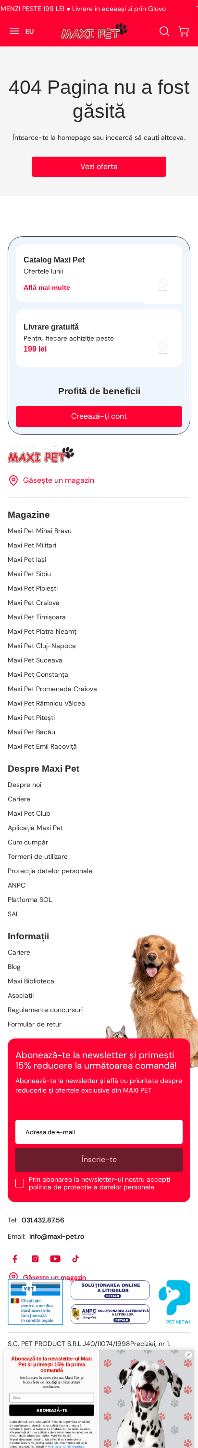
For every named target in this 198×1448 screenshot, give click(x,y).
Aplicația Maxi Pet (35, 827)
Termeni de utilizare (38, 856)
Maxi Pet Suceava (35, 660)
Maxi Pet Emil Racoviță (42, 746)
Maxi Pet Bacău (31, 732)
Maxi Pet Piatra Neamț (42, 631)
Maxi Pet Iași (27, 559)
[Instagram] (35, 1259)
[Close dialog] (188, 1343)
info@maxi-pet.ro (56, 1236)
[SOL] (110, 1290)
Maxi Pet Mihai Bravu (40, 530)
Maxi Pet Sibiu (29, 574)
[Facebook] (15, 1259)
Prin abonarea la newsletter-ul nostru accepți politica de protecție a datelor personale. (99, 1183)
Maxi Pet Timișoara (37, 617)
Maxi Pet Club (29, 813)
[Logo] (94, 31)
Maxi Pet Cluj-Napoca (42, 645)
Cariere (19, 799)
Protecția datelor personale (50, 871)
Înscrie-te (99, 1159)
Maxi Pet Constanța (38, 674)
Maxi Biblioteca (31, 981)
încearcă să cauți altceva (145, 137)
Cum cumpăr (28, 842)
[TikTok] (76, 1259)
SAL (13, 914)
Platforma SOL (30, 899)
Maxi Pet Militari (32, 545)
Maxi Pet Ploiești (33, 588)
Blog (14, 966)
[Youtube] (55, 1259)
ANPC (16, 885)
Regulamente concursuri (45, 1009)
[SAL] (110, 1314)
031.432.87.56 (43, 1220)
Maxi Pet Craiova (34, 602)
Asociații (21, 995)
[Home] (99, 454)
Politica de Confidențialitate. (66, 1435)
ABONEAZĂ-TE (52, 1399)
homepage (74, 137)
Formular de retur (35, 1024)
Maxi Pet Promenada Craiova (52, 688)
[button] (183, 31)
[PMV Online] (35, 1302)
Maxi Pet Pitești (31, 717)
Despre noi (24, 784)
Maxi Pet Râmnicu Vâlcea (46, 703)
